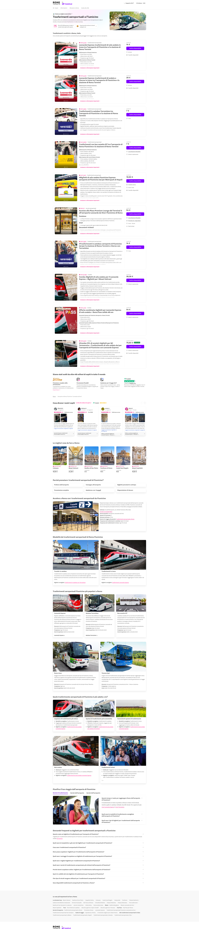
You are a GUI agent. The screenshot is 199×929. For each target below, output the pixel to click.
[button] (57, 418)
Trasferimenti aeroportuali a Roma (125, 519)
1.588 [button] (84, 109)
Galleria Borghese (114, 905)
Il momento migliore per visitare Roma (107, 912)
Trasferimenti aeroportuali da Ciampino (63, 912)
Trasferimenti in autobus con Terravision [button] (75, 582)
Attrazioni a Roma (74, 8)
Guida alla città (85, 8)
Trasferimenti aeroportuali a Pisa (123, 915)
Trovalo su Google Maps (106, 511)
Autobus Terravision (91, 635)
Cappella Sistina (89, 900)
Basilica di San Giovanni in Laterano (62, 905)
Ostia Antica (88, 905)
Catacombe (117, 900)
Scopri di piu (56, 390)
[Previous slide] (57, 55)
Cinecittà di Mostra (100, 902)
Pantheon (124, 900)
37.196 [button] (84, 274)
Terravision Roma (88, 910)
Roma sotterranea (98, 905)
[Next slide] (75, 55)
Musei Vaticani (66, 900)
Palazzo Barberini (134, 900)
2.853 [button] (84, 142)
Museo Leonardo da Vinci (127, 905)
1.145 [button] (84, 175)
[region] (66, 55)
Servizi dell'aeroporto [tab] (77, 793)
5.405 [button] (84, 42)
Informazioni (63, 8)
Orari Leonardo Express (108, 807)
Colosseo (98, 900)
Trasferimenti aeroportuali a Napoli (82, 915)
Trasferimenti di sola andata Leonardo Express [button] (79, 775)
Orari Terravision (119, 807)
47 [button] (83, 208)
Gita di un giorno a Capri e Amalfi (90, 907)
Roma (54, 396)
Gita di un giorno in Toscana (108, 907)
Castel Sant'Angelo (107, 900)
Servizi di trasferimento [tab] (60, 793)
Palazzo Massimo (111, 902)
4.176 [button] (84, 307)
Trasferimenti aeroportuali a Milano (62, 915)
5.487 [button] (84, 341)
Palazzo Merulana (122, 902)
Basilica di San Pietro (77, 900)
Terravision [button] (60, 838)
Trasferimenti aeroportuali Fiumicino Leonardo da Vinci (121, 910)
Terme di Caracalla (77, 902)
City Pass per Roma (128, 907)
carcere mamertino (78, 905)
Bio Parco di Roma (88, 902)
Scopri (56, 8)
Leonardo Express (59, 635)
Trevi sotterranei (133, 902)
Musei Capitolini (57, 907)
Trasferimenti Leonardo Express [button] (120, 582)
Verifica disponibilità (135, 48)
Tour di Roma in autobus (73, 907)
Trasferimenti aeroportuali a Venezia (103, 915)
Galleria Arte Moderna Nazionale (61, 902)
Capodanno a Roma (90, 912)
